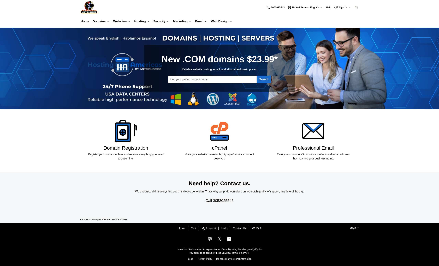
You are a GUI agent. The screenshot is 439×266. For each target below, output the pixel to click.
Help (224, 228)
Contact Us (239, 228)
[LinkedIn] (229, 240)
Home (181, 228)
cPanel (219, 148)
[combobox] (212, 79)
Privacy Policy (205, 259)
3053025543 (223, 200)
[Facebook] (210, 240)
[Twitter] (219, 240)
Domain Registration (125, 148)
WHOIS (256, 228)
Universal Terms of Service (235, 253)
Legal (190, 259)
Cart (193, 228)
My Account (209, 228)
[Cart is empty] (356, 7)
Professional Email (313, 148)
